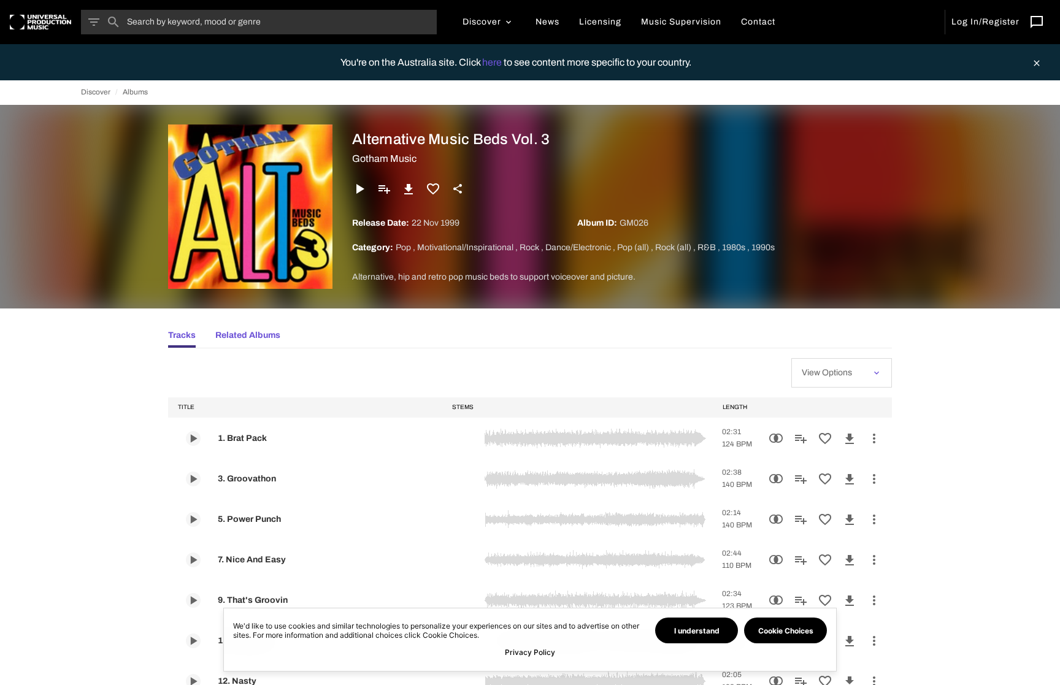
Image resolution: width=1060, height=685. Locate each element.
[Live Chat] (1036, 22)
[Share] (457, 189)
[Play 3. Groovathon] (193, 479)
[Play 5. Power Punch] (193, 519)
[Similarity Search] (776, 438)
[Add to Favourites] (433, 189)
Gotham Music (384, 158)
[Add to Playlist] (384, 189)
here (493, 62)
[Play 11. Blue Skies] (193, 641)
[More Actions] (874, 438)
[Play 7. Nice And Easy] (193, 560)
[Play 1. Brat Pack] (193, 438)
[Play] (359, 189)
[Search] (113, 22)
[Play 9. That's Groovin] (193, 600)
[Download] (408, 189)
